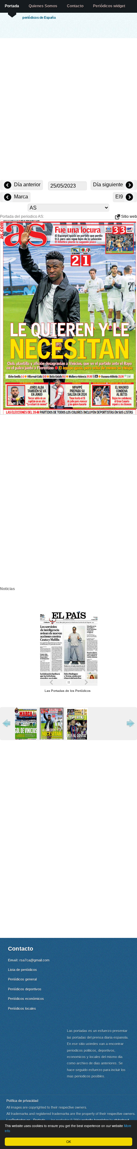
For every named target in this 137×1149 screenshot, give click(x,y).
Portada (12, 6)
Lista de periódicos (22, 970)
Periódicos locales (22, 1008)
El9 (119, 196)
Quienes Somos (43, 6)
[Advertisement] (68, 109)
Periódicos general (22, 979)
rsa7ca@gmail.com (34, 960)
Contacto (75, 6)
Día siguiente (108, 184)
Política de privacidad (22, 1100)
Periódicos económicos (26, 999)
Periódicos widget (109, 6)
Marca (20, 196)
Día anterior (26, 184)
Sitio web (128, 216)
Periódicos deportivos (24, 989)
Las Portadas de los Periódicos (67, 690)
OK (68, 1141)
